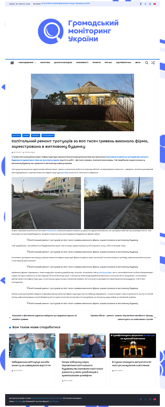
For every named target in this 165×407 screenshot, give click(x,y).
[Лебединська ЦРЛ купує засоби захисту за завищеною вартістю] (32, 335)
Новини (26, 135)
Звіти (137, 63)
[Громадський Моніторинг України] (12, 63)
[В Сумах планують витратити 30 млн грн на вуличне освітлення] (133, 335)
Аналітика (45, 63)
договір (64, 173)
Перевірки (35, 135)
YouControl (51, 231)
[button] (34, 63)
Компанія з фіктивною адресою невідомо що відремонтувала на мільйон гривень (44, 317)
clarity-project (105, 273)
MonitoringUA (30, 152)
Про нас (108, 63)
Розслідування (26, 63)
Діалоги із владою (63, 63)
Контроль (16, 135)
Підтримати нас (123, 63)
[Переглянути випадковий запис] (153, 63)
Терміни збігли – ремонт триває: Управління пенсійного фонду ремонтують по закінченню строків (121, 317)
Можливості (82, 63)
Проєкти (97, 63)
